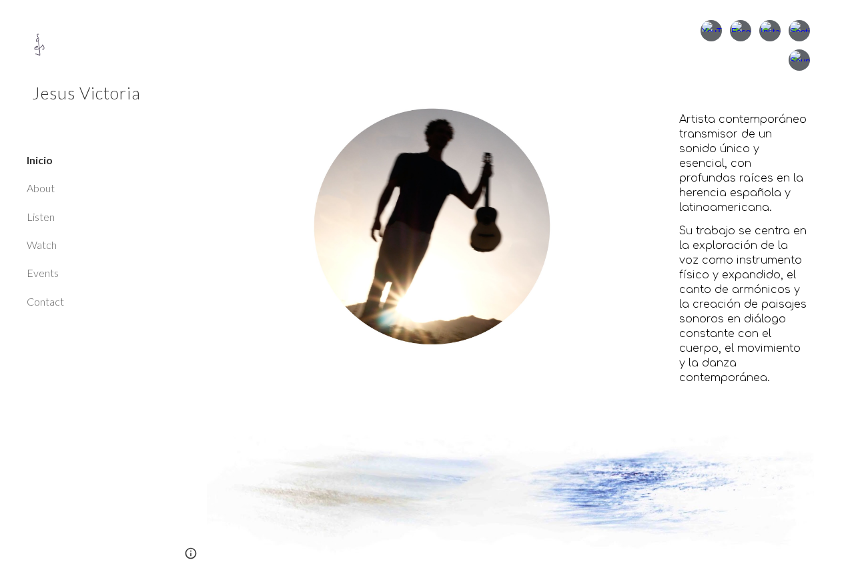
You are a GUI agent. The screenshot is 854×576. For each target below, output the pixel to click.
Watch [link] (42, 244)
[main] (744, 254)
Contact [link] (45, 301)
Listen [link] (41, 216)
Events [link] (43, 272)
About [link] (41, 188)
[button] (838, 19)
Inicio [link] (40, 160)
